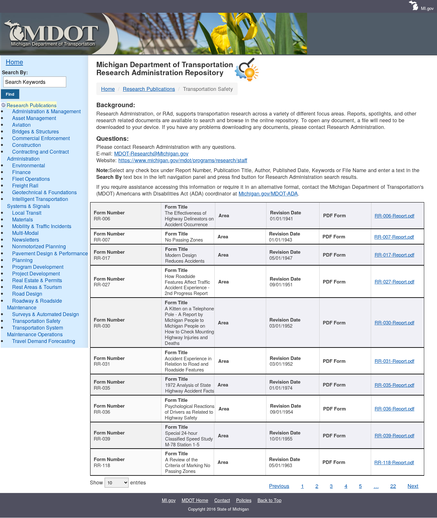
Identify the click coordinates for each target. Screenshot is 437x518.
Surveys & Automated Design (45, 314)
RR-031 (102, 363)
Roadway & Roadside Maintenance (34, 304)
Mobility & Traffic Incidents (41, 226)
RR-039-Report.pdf (394, 435)
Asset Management (34, 118)
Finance (21, 172)
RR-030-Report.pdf (394, 322)
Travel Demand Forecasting (43, 341)
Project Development (36, 273)
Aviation (21, 124)
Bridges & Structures (35, 131)
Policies (243, 500)
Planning (22, 260)
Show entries (118, 482)
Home (14, 61)
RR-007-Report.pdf (394, 236)
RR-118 (102, 465)
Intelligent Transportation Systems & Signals (37, 202)
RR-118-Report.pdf (394, 462)
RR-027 (102, 284)
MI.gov (427, 8)
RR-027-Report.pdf (394, 281)
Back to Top (270, 500)
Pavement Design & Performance (50, 253)
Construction (26, 144)
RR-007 (102, 239)
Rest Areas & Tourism (37, 287)
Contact (222, 500)
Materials (22, 219)
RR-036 (102, 411)
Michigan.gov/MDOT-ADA (268, 193)
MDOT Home (195, 500)
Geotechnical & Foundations (44, 192)
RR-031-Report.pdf (394, 360)
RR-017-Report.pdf (394, 254)
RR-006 (102, 218)
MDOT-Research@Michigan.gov (151, 153)
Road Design (27, 293)
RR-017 (102, 257)
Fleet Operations (31, 178)
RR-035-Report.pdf (394, 384)
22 (393, 486)
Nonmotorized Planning (39, 246)
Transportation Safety (36, 320)
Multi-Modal (25, 232)
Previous (279, 486)
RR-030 (102, 325)
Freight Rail (25, 185)
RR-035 (102, 387)
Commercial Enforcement (41, 138)
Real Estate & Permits (37, 280)
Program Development (37, 266)
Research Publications (32, 104)
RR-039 (102, 438)
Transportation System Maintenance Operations (35, 331)
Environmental (28, 165)
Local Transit (26, 212)
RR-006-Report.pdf (394, 215)
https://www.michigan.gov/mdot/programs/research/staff (182, 160)
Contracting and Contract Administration (38, 155)
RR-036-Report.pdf (394, 408)
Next (413, 486)
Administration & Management (46, 111)
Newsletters (25, 239)
